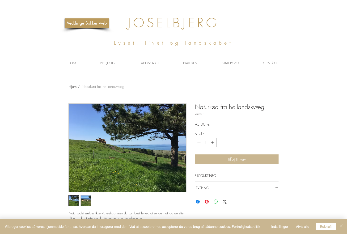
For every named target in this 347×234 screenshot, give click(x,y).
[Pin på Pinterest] (207, 201)
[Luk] (341, 226)
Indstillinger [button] (279, 226)
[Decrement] (198, 142)
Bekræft (326, 226)
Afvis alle (302, 226)
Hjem (72, 86)
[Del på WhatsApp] (216, 201)
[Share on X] (225, 201)
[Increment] (213, 142)
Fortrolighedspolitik (246, 226)
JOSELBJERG (173, 30)
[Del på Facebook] (198, 201)
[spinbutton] (205, 142)
